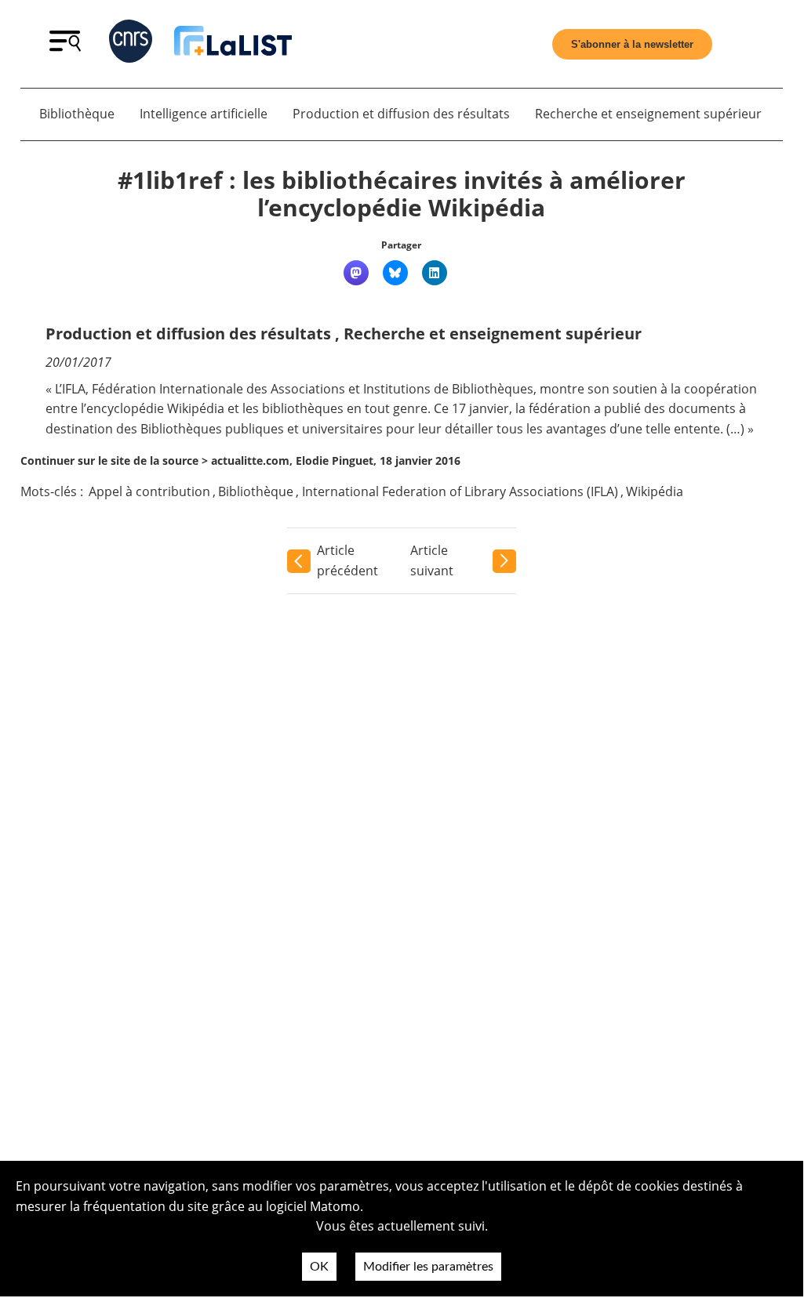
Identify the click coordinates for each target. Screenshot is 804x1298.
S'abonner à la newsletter (632, 44)
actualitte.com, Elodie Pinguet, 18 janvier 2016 (335, 460)
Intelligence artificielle (203, 113)
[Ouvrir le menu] (65, 47)
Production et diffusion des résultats (401, 113)
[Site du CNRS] (130, 44)
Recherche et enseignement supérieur (648, 113)
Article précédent (347, 560)
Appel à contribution (149, 491)
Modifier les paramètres (428, 1266)
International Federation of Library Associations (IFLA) (460, 491)
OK (319, 1266)
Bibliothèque (77, 113)
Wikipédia (654, 491)
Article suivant (431, 560)
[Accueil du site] (233, 44)
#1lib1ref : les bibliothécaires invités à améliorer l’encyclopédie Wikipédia (402, 194)
